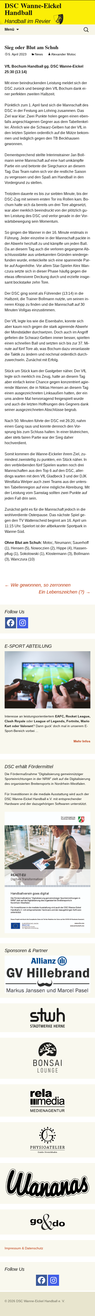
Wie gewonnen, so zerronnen (38, 585)
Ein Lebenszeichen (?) (64, 591)
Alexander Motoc (63, 54)
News (39, 54)
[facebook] (10, 622)
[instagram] (22, 622)
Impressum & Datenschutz (24, 1248)
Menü (9, 29)
